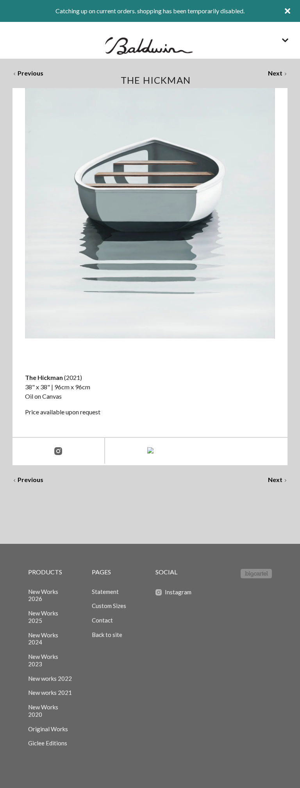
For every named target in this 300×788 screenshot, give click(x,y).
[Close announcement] (287, 11)
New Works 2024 (43, 638)
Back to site (107, 634)
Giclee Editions (47, 743)
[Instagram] (58, 451)
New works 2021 (50, 692)
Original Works (48, 728)
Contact (102, 620)
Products (45, 572)
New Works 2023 (43, 660)
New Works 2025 (43, 617)
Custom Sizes (109, 605)
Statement (105, 591)
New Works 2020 (43, 710)
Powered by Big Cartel (256, 573)
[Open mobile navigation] (285, 40)
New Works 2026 (43, 595)
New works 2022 (50, 678)
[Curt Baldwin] (150, 40)
